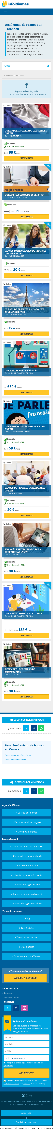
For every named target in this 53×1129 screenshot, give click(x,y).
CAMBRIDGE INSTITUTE (17, 197)
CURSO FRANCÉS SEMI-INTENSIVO (24, 195)
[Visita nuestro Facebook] (16, 1008)
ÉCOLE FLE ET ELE (15, 136)
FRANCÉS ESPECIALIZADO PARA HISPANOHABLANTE (23, 550)
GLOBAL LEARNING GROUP (19, 432)
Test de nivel (27, 927)
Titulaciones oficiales (27, 937)
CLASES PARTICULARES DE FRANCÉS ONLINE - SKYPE (25, 252)
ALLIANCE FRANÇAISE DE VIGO (20, 373)
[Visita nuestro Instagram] (24, 1008)
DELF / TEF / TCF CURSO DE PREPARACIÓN (20, 670)
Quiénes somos (11, 997)
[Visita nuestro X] (7, 1008)
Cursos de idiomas (27, 812)
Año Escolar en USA (27, 865)
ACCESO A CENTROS (25, 977)
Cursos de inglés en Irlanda (27, 856)
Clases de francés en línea (15, 759)
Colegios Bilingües (27, 831)
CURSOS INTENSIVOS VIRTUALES (23, 613)
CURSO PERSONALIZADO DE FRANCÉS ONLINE (26, 132)
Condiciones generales (26, 1122)
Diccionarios (27, 946)
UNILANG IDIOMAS (15, 493)
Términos (26, 1084)
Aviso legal (26, 1113)
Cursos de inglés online (27, 884)
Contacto (8, 993)
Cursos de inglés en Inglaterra (27, 846)
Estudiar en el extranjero (27, 822)
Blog (27, 918)
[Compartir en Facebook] (34, 728)
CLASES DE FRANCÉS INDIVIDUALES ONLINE (25, 489)
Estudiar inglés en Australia (27, 875)
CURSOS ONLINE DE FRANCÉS (21, 370)
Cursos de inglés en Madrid (27, 894)
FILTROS (7, 66)
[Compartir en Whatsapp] (41, 728)
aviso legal (21, 1062)
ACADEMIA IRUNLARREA (18, 314)
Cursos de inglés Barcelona (27, 903)
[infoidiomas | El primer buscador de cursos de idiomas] (18, 4)
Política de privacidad (11, 1084)
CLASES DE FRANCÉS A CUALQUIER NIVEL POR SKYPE (24, 310)
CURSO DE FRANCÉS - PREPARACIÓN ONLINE (25, 428)
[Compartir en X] (26, 728)
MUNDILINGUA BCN (16, 256)
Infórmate (26, 158)
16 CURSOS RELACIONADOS (28, 719)
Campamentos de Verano (27, 956)
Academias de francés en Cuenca (18, 755)
